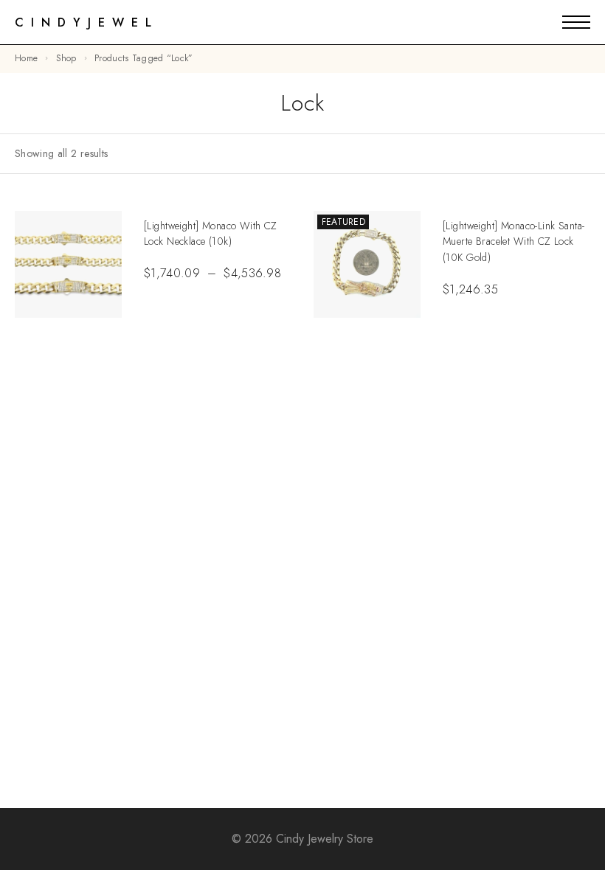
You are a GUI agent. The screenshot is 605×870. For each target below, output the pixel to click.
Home (26, 58)
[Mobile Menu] (576, 22)
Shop (66, 58)
